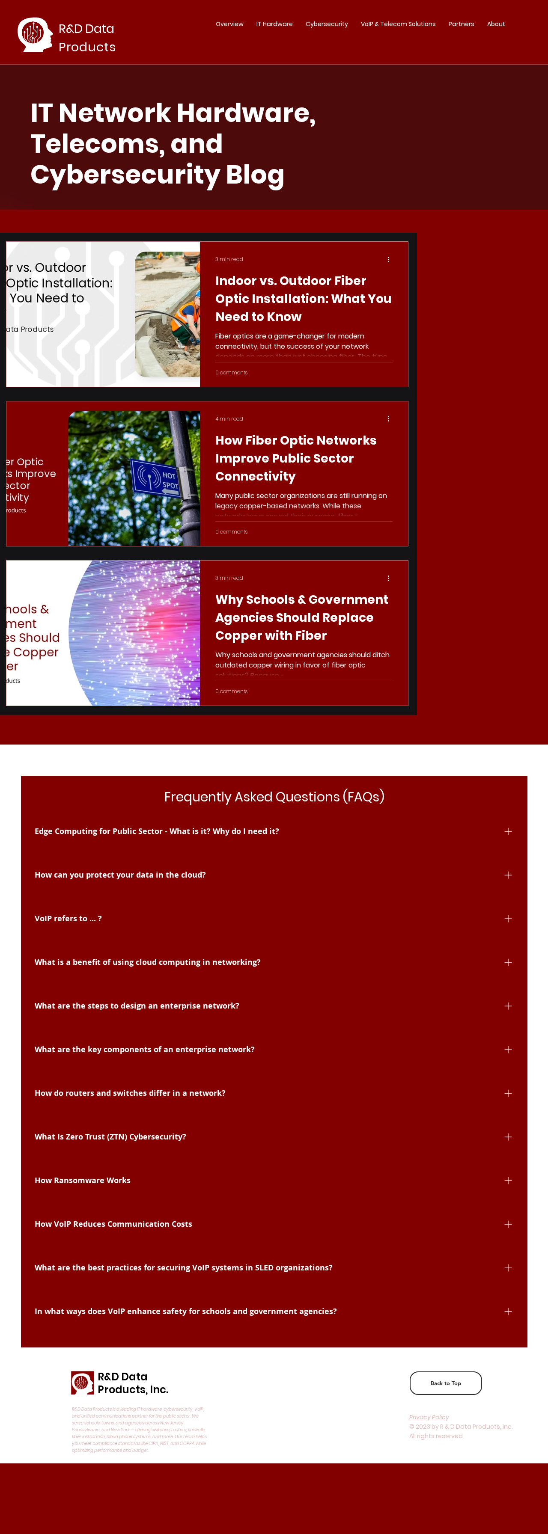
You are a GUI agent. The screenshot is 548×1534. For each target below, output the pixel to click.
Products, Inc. (133, 1390)
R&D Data (123, 1377)
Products (87, 47)
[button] (461, 24)
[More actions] (391, 259)
